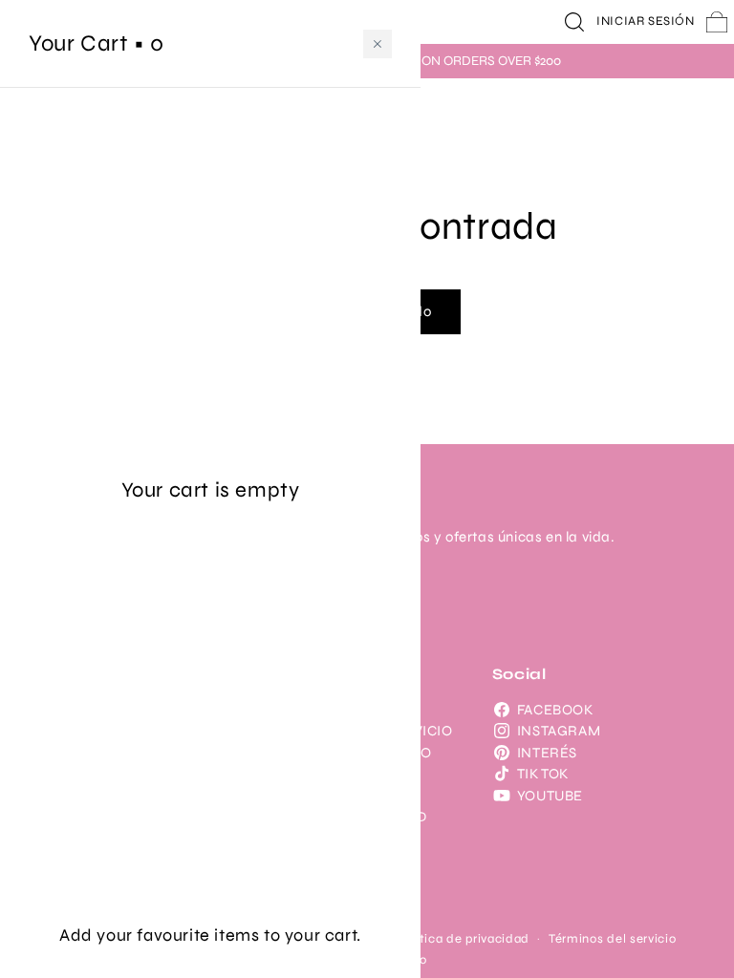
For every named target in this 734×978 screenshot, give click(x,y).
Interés (547, 752)
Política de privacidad (463, 938)
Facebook (555, 709)
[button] (377, 44)
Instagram (558, 730)
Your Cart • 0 (96, 43)
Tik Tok (543, 773)
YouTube (550, 795)
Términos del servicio (613, 938)
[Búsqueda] (574, 21)
